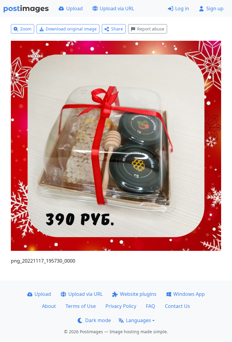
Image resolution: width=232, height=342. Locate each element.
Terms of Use (81, 306)
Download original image (71, 29)
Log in (182, 8)
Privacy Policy (120, 306)
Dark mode (98, 320)
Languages (138, 320)
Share (117, 29)
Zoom (25, 29)
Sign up (215, 8)
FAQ (150, 306)
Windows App (189, 294)
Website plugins (138, 294)
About (49, 306)
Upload (74, 8)
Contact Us (177, 306)
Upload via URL (117, 8)
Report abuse (150, 29)
